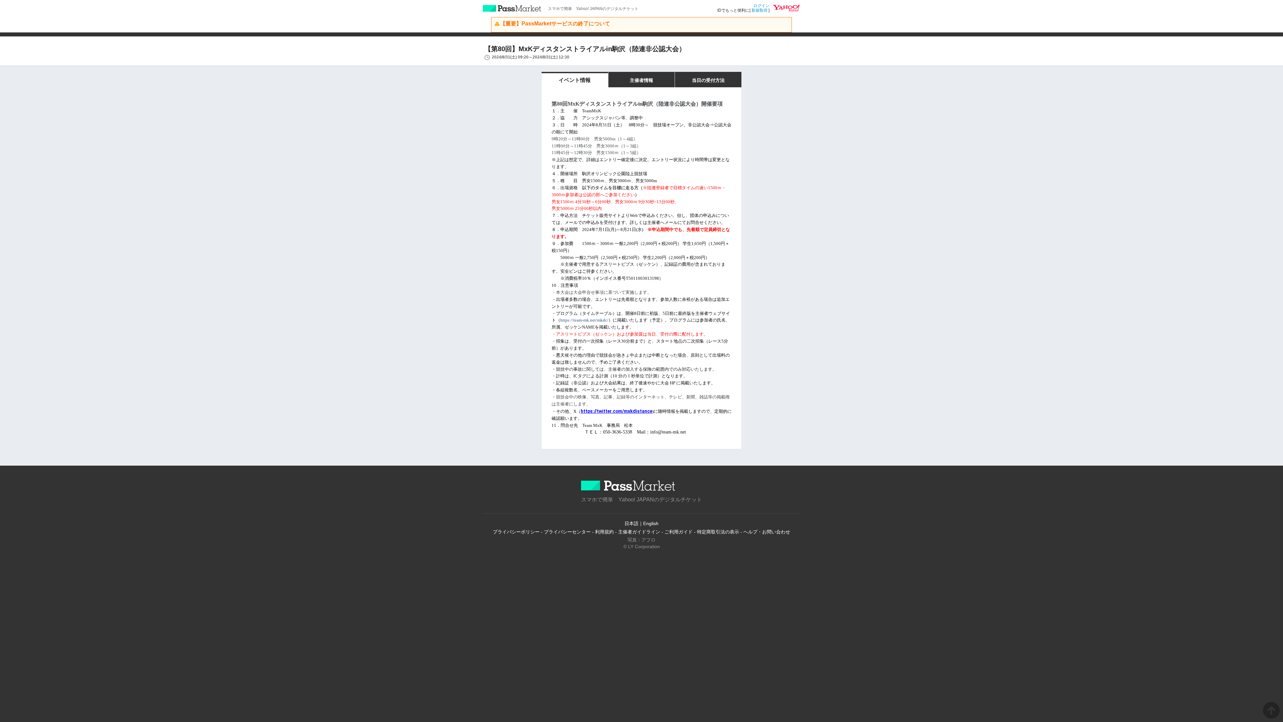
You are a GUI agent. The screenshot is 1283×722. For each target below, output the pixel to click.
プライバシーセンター (567, 531)
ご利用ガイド (679, 531)
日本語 (631, 523)
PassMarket (512, 8)
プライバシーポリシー (516, 531)
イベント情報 (575, 80)
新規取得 (759, 10)
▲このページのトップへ (1271, 710)
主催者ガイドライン (639, 531)
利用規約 (604, 531)
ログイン (761, 5)
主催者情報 (641, 80)
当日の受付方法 (708, 80)
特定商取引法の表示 (718, 531)
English (651, 523)
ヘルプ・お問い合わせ (766, 531)
